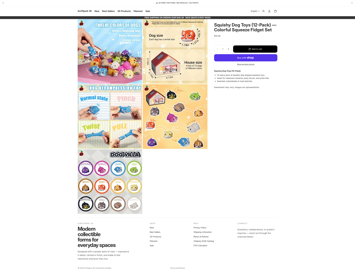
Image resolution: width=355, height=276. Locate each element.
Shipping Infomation (203, 232)
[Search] (263, 11)
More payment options (245, 64)
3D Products (155, 236)
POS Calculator (200, 245)
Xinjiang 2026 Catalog (204, 241)
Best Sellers (155, 232)
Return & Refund (201, 236)
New (152, 227)
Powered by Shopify (103, 268)
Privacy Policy (200, 227)
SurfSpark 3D (89, 268)
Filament (153, 241)
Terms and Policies (177, 268)
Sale (152, 245)
